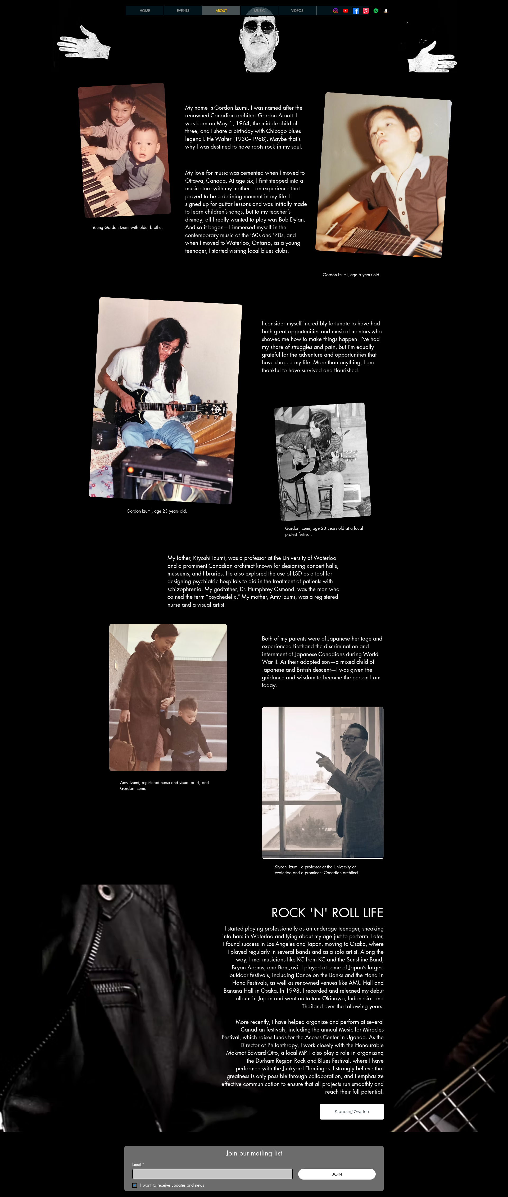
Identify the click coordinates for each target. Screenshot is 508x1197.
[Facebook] (356, 11)
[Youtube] (346, 11)
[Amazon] (386, 11)
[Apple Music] (366, 11)
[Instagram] (336, 11)
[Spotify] (376, 11)
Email (138, 1164)
